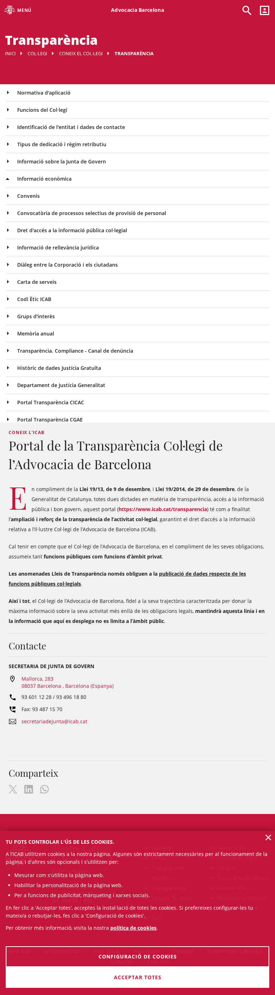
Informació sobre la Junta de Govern (61, 161)
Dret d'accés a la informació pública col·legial (72, 230)
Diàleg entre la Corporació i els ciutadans (67, 264)
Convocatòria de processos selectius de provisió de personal (91, 213)
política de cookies (133, 927)
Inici (10, 53)
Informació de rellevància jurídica (58, 247)
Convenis (28, 195)
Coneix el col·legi (81, 53)
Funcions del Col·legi (42, 109)
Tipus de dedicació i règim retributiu (61, 144)
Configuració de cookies (137, 956)
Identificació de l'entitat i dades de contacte (71, 127)
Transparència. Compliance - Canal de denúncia (75, 350)
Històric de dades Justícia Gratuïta (59, 368)
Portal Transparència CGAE (50, 419)
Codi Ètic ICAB (34, 299)
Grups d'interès (36, 316)
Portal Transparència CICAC (50, 402)
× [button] (268, 837)
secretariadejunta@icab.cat (54, 721)
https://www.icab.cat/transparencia (163, 509)
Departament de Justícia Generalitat (61, 385)
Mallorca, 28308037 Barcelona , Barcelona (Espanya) (67, 682)
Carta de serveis (37, 281)
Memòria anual (35, 333)
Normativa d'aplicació (44, 92)
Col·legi (37, 53)
